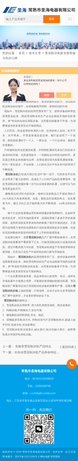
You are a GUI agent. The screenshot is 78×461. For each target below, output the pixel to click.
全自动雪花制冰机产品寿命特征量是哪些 (41, 352)
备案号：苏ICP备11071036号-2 (22, 456)
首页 (22, 53)
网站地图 (45, 456)
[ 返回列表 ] (68, 347)
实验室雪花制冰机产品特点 (32, 346)
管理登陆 (55, 456)
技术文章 (35, 53)
